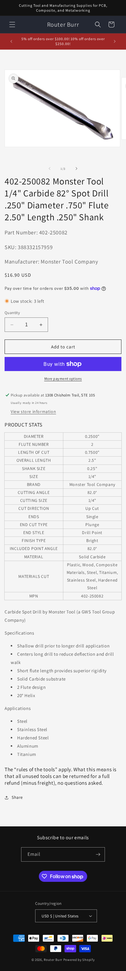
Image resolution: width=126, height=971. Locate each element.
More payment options (63, 378)
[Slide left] (49, 168)
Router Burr (53, 960)
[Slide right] (76, 168)
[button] (12, 24)
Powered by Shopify (79, 960)
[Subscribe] (98, 854)
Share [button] (17, 797)
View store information (33, 411)
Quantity (12, 312)
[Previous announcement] (11, 41)
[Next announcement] (114, 41)
